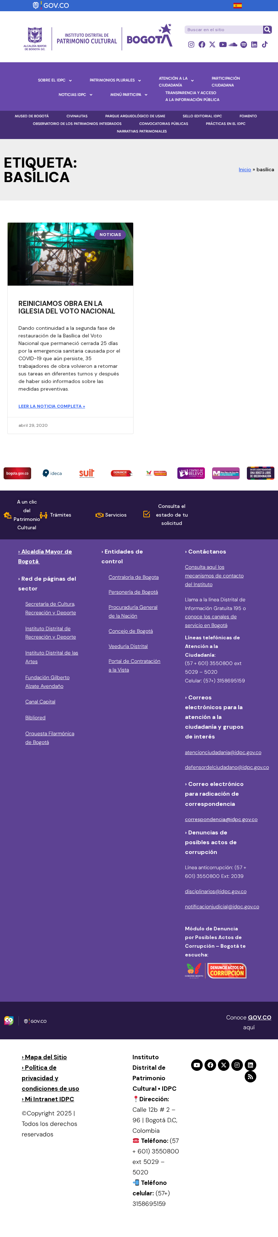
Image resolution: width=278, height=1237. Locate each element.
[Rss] (250, 1076)
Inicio (245, 169)
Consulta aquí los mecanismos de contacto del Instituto (214, 576)
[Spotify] (243, 44)
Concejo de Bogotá (131, 631)
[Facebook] (201, 44)
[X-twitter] (212, 44)
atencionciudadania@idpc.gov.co (223, 752)
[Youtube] (222, 44)
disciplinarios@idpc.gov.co (216, 891)
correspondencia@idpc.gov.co (221, 819)
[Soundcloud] (233, 44)
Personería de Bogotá (133, 592)
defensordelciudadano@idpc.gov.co (227, 767)
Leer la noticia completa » (51, 406)
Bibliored (35, 717)
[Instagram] (191, 44)
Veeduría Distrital (128, 646)
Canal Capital (40, 701)
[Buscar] (267, 30)
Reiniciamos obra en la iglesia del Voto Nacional (66, 307)
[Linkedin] (254, 44)
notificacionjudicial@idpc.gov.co (222, 906)
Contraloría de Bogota (134, 577)
